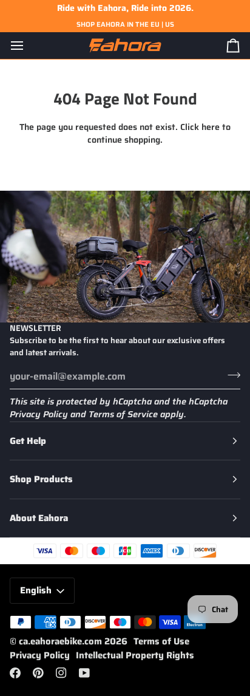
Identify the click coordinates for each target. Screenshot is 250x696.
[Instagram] (61, 672)
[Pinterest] (38, 672)
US (169, 24)
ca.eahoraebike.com (60, 641)
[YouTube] (84, 672)
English (36, 590)
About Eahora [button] (39, 518)
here (210, 127)
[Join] (230, 374)
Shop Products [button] (41, 479)
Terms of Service (123, 414)
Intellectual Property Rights (135, 655)
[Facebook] (15, 672)
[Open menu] (28, 45)
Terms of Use (161, 641)
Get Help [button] (28, 441)
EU (155, 24)
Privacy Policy (39, 414)
